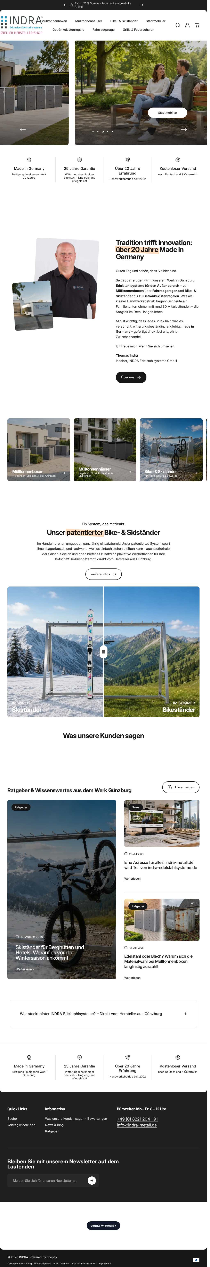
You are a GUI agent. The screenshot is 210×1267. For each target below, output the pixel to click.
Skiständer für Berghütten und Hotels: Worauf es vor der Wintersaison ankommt (50, 952)
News (136, 807)
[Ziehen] (103, 651)
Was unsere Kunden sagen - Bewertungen (76, 1119)
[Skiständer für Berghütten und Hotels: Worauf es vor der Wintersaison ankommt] (61, 889)
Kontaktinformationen (84, 1263)
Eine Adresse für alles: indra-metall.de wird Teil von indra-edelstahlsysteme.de (160, 865)
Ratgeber (21, 807)
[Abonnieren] (92, 1180)
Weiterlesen (25, 969)
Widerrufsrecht (42, 1263)
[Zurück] (65, 5)
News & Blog (54, 1125)
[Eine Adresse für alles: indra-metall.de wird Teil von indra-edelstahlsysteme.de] (162, 823)
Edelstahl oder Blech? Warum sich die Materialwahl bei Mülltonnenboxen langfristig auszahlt (158, 961)
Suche (12, 1119)
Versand (65, 1263)
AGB (55, 1263)
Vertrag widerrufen (21, 1125)
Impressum (105, 1263)
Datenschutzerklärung (19, 1263)
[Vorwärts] (141, 5)
